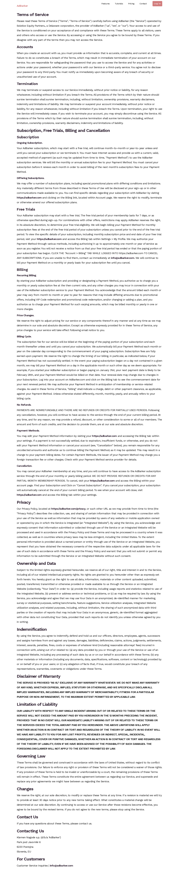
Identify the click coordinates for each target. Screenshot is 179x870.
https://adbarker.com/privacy (68, 508)
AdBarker (22, 5)
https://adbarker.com (29, 197)
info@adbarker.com (122, 257)
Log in (157, 3)
